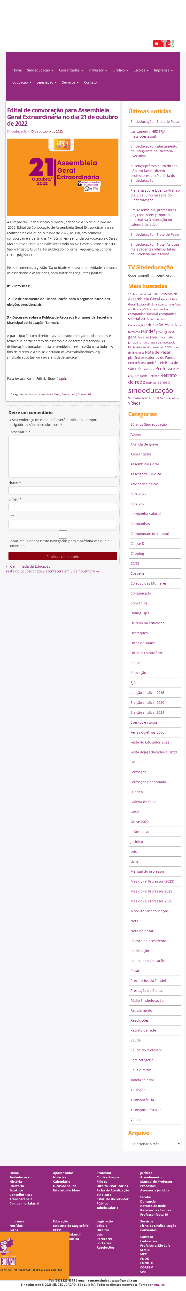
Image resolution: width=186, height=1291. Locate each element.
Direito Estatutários (112, 1186)
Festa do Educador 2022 (150, 742)
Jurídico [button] (119, 70)
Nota (134, 921)
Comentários (86, 394)
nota (168, 347)
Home (17, 70)
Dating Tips (140, 613)
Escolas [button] (139, 70)
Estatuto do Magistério (71, 1226)
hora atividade (148, 337)
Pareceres (104, 1239)
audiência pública (140, 309)
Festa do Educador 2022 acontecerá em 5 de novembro (52, 571)
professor (148, 369)
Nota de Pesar (158, 352)
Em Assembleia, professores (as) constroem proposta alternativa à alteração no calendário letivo (153, 217)
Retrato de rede (143, 1030)
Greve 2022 (140, 821)
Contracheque (108, 1177)
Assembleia (169, 294)
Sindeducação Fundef (143, 398)
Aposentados (141, 454)
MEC (143, 1254)
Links (135, 861)
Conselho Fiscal (21, 1195)
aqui (61, 378)
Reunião (151, 382)
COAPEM (146, 1267)
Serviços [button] (69, 82)
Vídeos (134, 403)
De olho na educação (147, 623)
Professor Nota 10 (154, 1215)
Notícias (59, 1177)
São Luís (165, 398)
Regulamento (141, 1010)
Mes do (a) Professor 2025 (151, 891)
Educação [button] (20, 82)
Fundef (148, 331)
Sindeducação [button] (39, 70)
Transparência (142, 1099)
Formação (138, 772)
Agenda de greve (144, 444)
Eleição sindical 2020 (147, 702)
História (15, 1182)
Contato (90, 82)
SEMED (145, 1250)
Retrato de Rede (153, 1206)
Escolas (172, 324)
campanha (160, 309)
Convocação (136, 325)
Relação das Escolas (155, 1210)
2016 (157, 294)
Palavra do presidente (148, 941)
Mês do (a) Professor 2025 (151, 901)
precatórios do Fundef (159, 357)
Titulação (138, 1090)
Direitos (103, 1230)
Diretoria (16, 1186)
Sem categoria (142, 1060)
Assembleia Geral (49, 394)
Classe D (137, 543)
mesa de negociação (163, 342)
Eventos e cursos (144, 722)
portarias (104, 1243)
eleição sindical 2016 (147, 692)
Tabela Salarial (108, 1208)
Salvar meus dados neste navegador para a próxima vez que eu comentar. (60, 543)
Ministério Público (140, 347)
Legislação (105, 1221)
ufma (175, 398)
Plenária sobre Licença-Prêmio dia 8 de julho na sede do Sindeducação (155, 195)
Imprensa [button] (162, 70)
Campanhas (140, 523)
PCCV (57, 1230)
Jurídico (137, 841)
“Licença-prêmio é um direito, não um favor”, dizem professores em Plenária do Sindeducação (154, 173)
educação (154, 325)
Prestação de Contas (147, 990)
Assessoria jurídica (169, 304)
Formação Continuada (148, 782)
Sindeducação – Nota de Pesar (155, 121)
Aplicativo (31, 394)
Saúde (136, 1040)
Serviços (146, 1221)
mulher (158, 347)
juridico (144, 342)
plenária (134, 357)
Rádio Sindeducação (147, 1000)
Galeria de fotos (143, 801)
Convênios (139, 603)
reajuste (133, 376)
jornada (133, 342)
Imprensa (16, 1221)
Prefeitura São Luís (155, 1246)
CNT (143, 1272)
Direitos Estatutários (147, 652)
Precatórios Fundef (141, 362)
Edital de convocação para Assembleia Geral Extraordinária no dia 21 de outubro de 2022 (62, 116)
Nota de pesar (142, 931)
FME (134, 762)
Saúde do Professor (146, 1050)
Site (11, 516)
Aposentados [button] (70, 70)
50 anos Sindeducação (149, 424)
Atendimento (151, 1177)
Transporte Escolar (146, 1109)
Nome (14, 482)
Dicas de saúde (143, 643)
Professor (104, 1173)
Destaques (68, 394)
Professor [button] (96, 70)
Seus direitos (141, 1070)
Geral (135, 811)
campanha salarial (143, 314)
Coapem (137, 573)
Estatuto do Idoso (66, 1190)
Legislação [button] (45, 82)
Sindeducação (17, 131)
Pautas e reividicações (148, 960)
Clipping (137, 553)
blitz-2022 (139, 494)
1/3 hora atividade (140, 294)
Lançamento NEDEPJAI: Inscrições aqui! (149, 134)
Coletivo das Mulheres (149, 583)
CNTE (135, 563)
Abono (136, 434)
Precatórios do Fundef (148, 980)
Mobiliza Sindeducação (149, 911)
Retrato (153, 376)
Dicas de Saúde (65, 1186)
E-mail (15, 499)
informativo (167, 337)
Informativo (140, 831)
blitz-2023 (139, 503)
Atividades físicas (145, 484)
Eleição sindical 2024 (147, 712)
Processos (147, 1186)
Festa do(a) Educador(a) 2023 (154, 752)
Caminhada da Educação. (28, 566)
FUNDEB (146, 1263)
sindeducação (93, 28)
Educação (138, 672)
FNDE (144, 1259)
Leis (134, 851)
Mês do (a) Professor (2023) (152, 881)
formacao (134, 332)
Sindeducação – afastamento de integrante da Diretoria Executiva (154, 151)
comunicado (158, 319)
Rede (143, 376)
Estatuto (16, 1190)
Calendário (61, 1182)
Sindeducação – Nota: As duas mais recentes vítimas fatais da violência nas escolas (155, 249)
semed (163, 382)
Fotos (13, 1230)
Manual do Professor (156, 1182)
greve (159, 332)
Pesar (135, 970)
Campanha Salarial (146, 513)
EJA (133, 682)
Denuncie (148, 1201)
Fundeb (137, 792)
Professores (167, 368)
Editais (136, 662)
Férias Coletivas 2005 (147, 732)
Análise (159, 1285)
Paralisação (140, 950)
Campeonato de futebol (150, 533)
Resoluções (140, 1020)
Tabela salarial (142, 1080)
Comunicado (141, 593)
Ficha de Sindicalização (158, 1226)
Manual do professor (147, 871)
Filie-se (102, 1182)
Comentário (19, 432)
